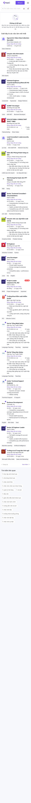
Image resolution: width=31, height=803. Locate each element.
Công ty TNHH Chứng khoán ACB (16, 156)
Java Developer (12, 257)
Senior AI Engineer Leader (16, 427)
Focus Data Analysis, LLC (14, 42)
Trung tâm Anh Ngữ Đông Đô (15, 452)
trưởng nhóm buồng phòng (11, 513)
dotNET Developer (13, 106)
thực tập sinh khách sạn (10, 474)
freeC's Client (10, 84)
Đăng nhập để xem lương (14, 44)
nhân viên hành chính (10, 502)
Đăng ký (20, 2)
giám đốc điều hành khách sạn (12, 498)
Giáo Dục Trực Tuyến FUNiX (15, 325)
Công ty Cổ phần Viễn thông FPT (16, 182)
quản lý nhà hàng (8, 490)
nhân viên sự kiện (9, 521)
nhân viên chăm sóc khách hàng (13, 486)
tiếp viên (6, 494)
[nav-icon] (28, 2)
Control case (10, 141)
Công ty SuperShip (12, 55)
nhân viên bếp (8, 509)
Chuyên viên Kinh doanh (15, 54)
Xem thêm (25, 464)
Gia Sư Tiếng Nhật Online (15, 323)
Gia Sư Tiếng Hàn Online (15, 352)
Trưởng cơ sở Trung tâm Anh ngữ (18, 450)
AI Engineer (11, 244)
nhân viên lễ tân (8, 482)
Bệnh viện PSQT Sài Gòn (14, 300)
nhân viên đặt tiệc (9, 517)
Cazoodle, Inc (11, 404)
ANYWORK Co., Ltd (12, 385)
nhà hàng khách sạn (9, 478)
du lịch (20, 490)
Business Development (15, 402)
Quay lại (5, 464)
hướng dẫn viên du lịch (10, 505)
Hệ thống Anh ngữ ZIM (13, 107)
